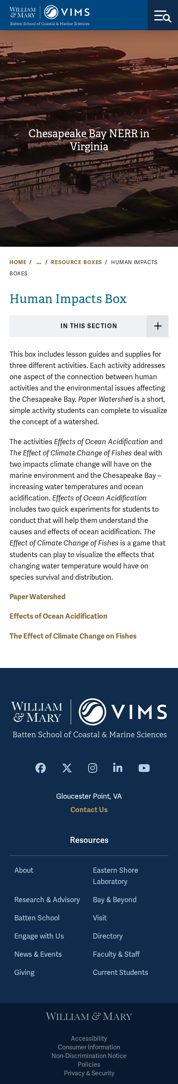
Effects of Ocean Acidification (59, 616)
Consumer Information (89, 1047)
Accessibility (89, 1038)
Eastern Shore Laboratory (115, 876)
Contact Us (89, 809)
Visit (100, 918)
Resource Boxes (76, 262)
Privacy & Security (89, 1073)
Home (18, 262)
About (23, 870)
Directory (108, 936)
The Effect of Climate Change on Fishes (73, 636)
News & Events (38, 954)
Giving (24, 972)
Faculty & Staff (116, 954)
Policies (89, 1064)
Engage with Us (39, 936)
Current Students (120, 972)
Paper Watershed (38, 596)
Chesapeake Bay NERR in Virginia (89, 140)
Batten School (37, 918)
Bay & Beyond (115, 900)
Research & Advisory (47, 900)
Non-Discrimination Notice (89, 1056)
